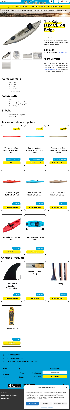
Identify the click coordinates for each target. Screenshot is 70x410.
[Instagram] (66, 384)
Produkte (23, 10)
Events (21, 377)
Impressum (50, 407)
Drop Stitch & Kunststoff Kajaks (43, 10)
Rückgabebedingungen (9, 395)
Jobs (39, 370)
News (5, 368)
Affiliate (6, 378)
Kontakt (37, 376)
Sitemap (4, 392)
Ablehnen (45, 403)
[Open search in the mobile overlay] (10, 1)
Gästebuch (36, 373)
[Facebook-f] (60, 384)
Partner (6, 375)
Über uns (21, 369)
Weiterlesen (12, 252)
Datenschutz (44, 407)
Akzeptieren (32, 403)
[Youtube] (63, 384)
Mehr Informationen (50, 69)
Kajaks (29, 10)
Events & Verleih (39, 6)
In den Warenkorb (12, 163)
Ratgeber (55, 6)
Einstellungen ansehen (60, 403)
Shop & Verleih (14, 10)
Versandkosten (62, 52)
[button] (66, 387)
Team (22, 373)
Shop (25, 6)
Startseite (16, 6)
